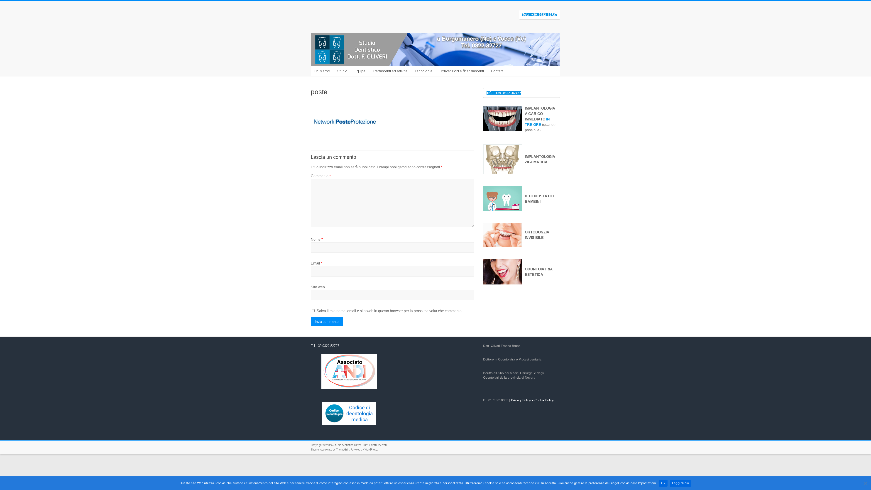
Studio (342, 71)
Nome (317, 239)
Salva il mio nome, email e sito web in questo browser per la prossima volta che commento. (389, 311)
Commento (321, 176)
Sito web (318, 287)
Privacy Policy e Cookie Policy (532, 400)
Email (316, 263)
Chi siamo (322, 71)
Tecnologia (423, 71)
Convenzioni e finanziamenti (462, 71)
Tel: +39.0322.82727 (325, 346)
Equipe (360, 71)
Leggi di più (680, 483)
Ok (663, 483)
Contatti (497, 71)
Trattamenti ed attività (390, 71)
